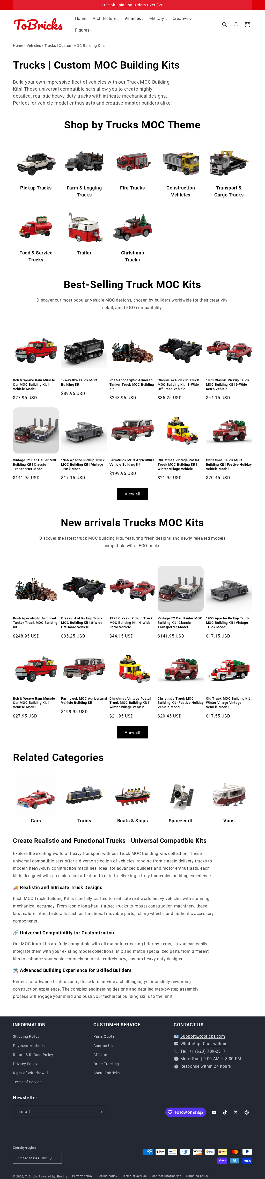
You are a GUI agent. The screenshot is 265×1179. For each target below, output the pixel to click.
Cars (36, 820)
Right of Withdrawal (30, 1073)
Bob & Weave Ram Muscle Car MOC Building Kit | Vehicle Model (34, 384)
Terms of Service (27, 1082)
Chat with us (215, 1043)
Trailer (84, 252)
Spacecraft (181, 820)
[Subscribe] (100, 1112)
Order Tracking (106, 1064)
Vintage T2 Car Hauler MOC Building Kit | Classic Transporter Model (35, 464)
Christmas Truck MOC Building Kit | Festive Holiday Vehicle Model (229, 464)
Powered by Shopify (53, 1176)
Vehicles (34, 45)
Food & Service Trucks (36, 256)
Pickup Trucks (36, 188)
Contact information (166, 1176)
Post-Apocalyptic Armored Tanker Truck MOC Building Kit (131, 384)
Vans (228, 820)
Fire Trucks (132, 188)
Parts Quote (104, 1036)
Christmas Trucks (132, 256)
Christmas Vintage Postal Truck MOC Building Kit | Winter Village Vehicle (178, 464)
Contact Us (103, 1046)
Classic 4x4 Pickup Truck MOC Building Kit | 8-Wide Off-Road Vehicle (178, 384)
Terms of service (134, 1176)
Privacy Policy (25, 1064)
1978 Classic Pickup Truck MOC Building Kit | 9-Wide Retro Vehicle (227, 384)
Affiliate (100, 1055)
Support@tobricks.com (202, 1036)
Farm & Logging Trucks (84, 191)
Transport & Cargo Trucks (229, 191)
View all (133, 494)
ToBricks (31, 1176)
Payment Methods (29, 1046)
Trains (84, 820)
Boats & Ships (132, 820)
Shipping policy (197, 1176)
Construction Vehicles (180, 191)
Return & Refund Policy (33, 1055)
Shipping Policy (26, 1036)
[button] (105, 19)
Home (18, 45)
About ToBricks (106, 1073)
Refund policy (107, 1176)
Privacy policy (82, 1176)
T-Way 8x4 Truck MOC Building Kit (79, 382)
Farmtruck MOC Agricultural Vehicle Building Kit (132, 462)
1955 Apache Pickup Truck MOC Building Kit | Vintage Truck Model (83, 464)
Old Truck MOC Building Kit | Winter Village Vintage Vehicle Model (229, 703)
